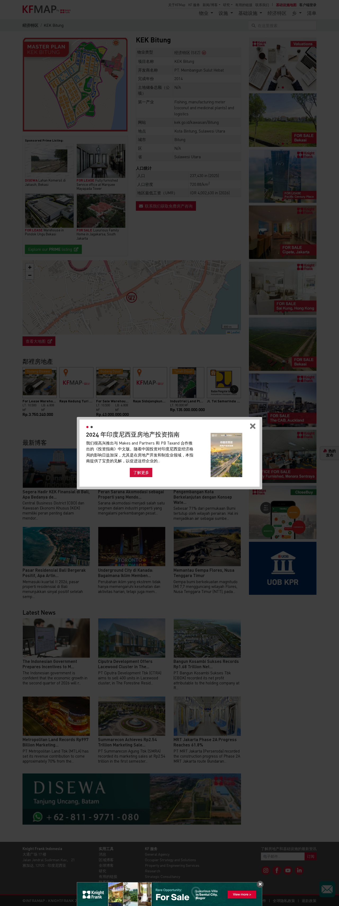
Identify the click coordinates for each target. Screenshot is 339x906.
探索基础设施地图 (226, 474)
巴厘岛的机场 (154, 468)
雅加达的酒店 (101, 468)
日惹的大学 (128, 468)
